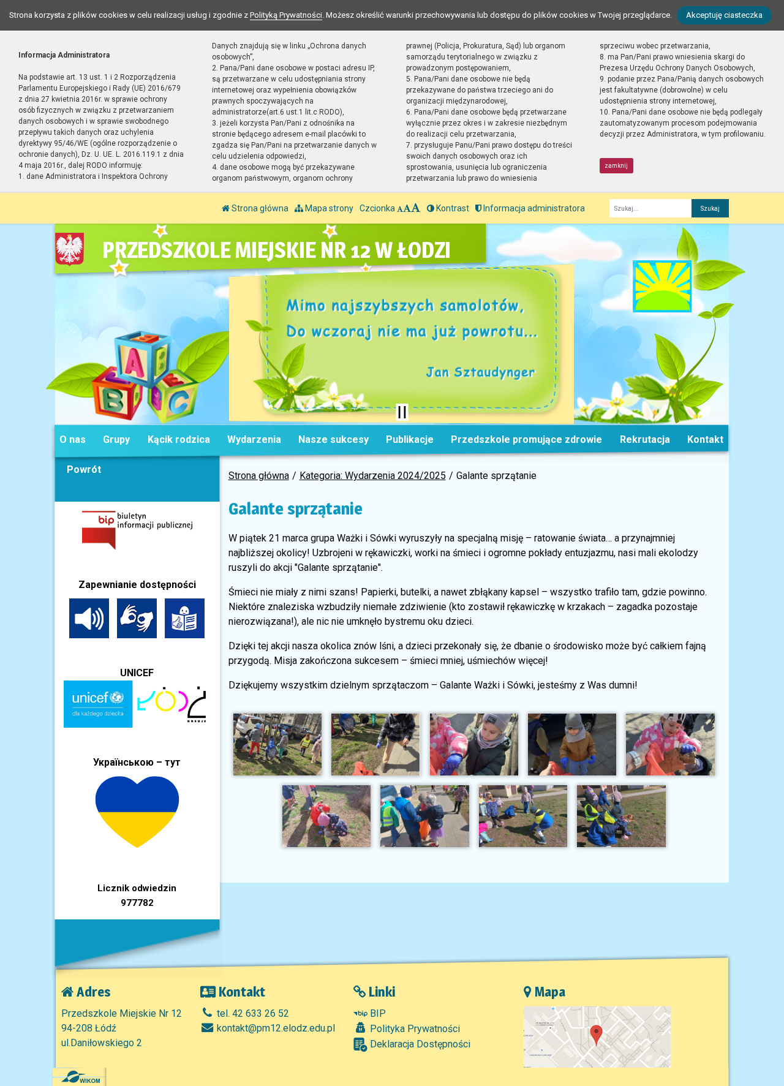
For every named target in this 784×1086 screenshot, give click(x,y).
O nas (72, 439)
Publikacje (410, 439)
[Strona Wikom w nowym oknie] (80, 1077)
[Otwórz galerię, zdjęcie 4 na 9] (572, 744)
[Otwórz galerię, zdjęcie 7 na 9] (424, 816)
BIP (377, 1013)
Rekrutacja (645, 439)
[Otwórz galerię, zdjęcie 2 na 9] (375, 744)
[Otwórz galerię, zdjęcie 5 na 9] (670, 744)
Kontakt (705, 439)
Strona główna (259, 208)
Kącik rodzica (179, 439)
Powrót (84, 469)
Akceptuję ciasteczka (724, 15)
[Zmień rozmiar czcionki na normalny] (400, 208)
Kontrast (451, 208)
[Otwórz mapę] (597, 1036)
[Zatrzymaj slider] (401, 412)
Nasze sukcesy (333, 439)
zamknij (616, 165)
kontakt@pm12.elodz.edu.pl (274, 1028)
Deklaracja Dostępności (419, 1044)
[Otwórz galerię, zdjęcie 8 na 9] (523, 816)
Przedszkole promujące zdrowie (526, 439)
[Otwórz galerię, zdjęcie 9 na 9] (621, 816)
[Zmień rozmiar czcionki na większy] (407, 208)
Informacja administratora (533, 208)
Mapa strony (328, 208)
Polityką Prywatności (286, 15)
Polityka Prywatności (414, 1029)
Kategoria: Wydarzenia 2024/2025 (373, 475)
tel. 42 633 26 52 (251, 1013)
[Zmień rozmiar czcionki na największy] (416, 208)
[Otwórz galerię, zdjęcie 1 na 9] (277, 744)
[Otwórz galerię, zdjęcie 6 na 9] (326, 816)
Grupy (116, 439)
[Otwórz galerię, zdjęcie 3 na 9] (474, 744)
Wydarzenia (254, 439)
